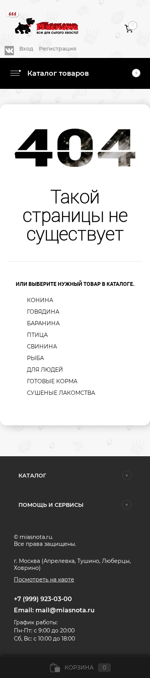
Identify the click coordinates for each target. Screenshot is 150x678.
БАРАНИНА (43, 323)
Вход (26, 48)
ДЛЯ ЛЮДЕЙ (45, 369)
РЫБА (35, 358)
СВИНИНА (42, 346)
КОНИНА (40, 300)
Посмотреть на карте (44, 579)
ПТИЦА (37, 334)
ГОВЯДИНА (43, 311)
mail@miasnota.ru (65, 610)
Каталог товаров (57, 73)
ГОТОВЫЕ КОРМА (52, 381)
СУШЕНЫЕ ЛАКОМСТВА (61, 392)
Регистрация (58, 48)
